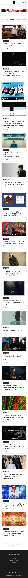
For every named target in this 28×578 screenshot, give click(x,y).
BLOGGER (23, 19)
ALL (3, 19)
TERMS (14, 558)
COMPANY (14, 564)
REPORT (7, 19)
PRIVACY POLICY (14, 560)
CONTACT (14, 562)
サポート (14, 566)
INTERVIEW (12, 19)
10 (13, 545)
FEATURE (18, 19)
